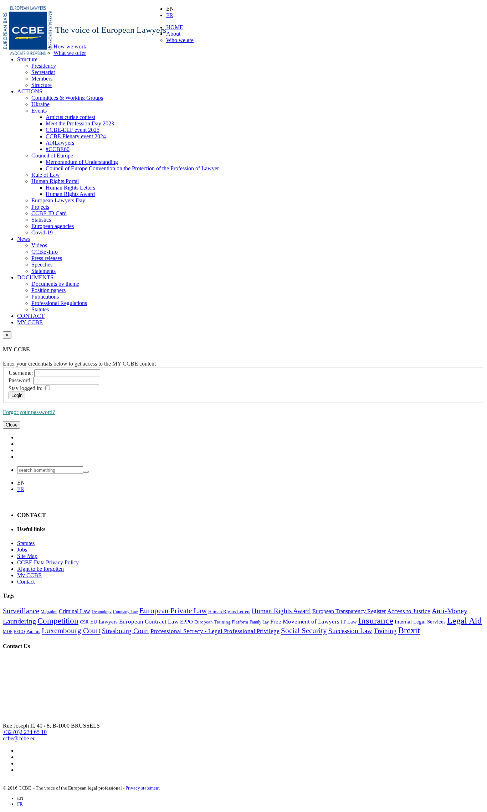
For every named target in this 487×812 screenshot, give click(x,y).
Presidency (43, 66)
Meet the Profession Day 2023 (80, 123)
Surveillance (21, 611)
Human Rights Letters (70, 188)
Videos (39, 245)
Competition (57, 620)
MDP (7, 631)
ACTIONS (29, 91)
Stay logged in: (25, 388)
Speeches (41, 265)
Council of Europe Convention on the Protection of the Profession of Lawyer (132, 168)
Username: (21, 373)
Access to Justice (408, 611)
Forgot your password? (29, 412)
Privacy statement (142, 788)
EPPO (186, 622)
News (23, 239)
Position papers (48, 290)
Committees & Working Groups (67, 98)
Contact (26, 582)
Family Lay (259, 622)
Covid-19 (42, 232)
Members (41, 79)
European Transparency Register (349, 611)
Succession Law (350, 631)
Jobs (22, 550)
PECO (19, 631)
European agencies (52, 226)
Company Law (125, 611)
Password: (20, 380)
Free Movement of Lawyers (304, 621)
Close (11, 425)
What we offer (69, 53)
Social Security (304, 630)
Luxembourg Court (71, 630)
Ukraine (40, 104)
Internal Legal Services (420, 622)
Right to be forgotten (40, 569)
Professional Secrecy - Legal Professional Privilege (215, 631)
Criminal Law (74, 611)
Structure (27, 59)
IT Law (349, 622)
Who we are (180, 40)
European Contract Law (149, 621)
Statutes (40, 309)
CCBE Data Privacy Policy (48, 562)
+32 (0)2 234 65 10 (25, 732)
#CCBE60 (58, 149)
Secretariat (43, 72)
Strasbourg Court (125, 631)
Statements (43, 271)
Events (39, 111)
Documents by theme (55, 284)
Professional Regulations (59, 303)
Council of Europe (52, 155)
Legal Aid (464, 620)
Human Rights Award (70, 194)
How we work (69, 46)
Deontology (102, 611)
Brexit (409, 630)
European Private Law (173, 610)
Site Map (27, 556)
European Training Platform (221, 622)
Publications (45, 297)
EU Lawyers (104, 622)
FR (169, 15)
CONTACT (31, 316)
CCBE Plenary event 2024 (76, 136)
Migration (49, 611)
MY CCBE (30, 322)
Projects (40, 207)
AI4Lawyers (60, 143)
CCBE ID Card (49, 213)
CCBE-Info (44, 252)
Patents (33, 631)
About (173, 34)
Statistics (41, 220)
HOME (174, 27)
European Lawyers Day (58, 200)
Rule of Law (45, 175)
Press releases (46, 258)
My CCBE (29, 575)
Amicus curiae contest (70, 117)
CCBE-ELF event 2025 (72, 130)
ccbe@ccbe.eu (19, 738)
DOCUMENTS (35, 277)
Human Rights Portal (55, 181)
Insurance (375, 620)
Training (385, 631)
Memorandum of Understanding (82, 162)
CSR (84, 622)
